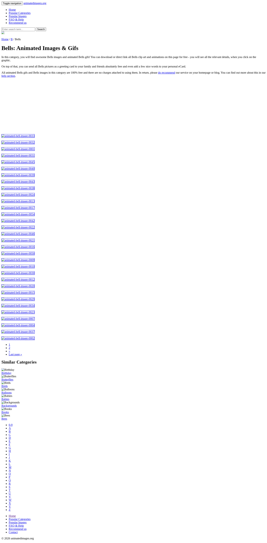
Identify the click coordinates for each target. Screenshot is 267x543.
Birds (4, 386)
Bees (4, 418)
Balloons (6, 392)
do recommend (166, 72)
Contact (13, 532)
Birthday (6, 373)
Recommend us (18, 22)
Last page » (15, 354)
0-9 (11, 424)
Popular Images (18, 16)
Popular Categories (20, 13)
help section (8, 75)
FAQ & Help (16, 19)
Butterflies (7, 379)
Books (5, 412)
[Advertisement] (110, 105)
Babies (5, 399)
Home (12, 9)
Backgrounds (9, 405)
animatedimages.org (34, 3)
